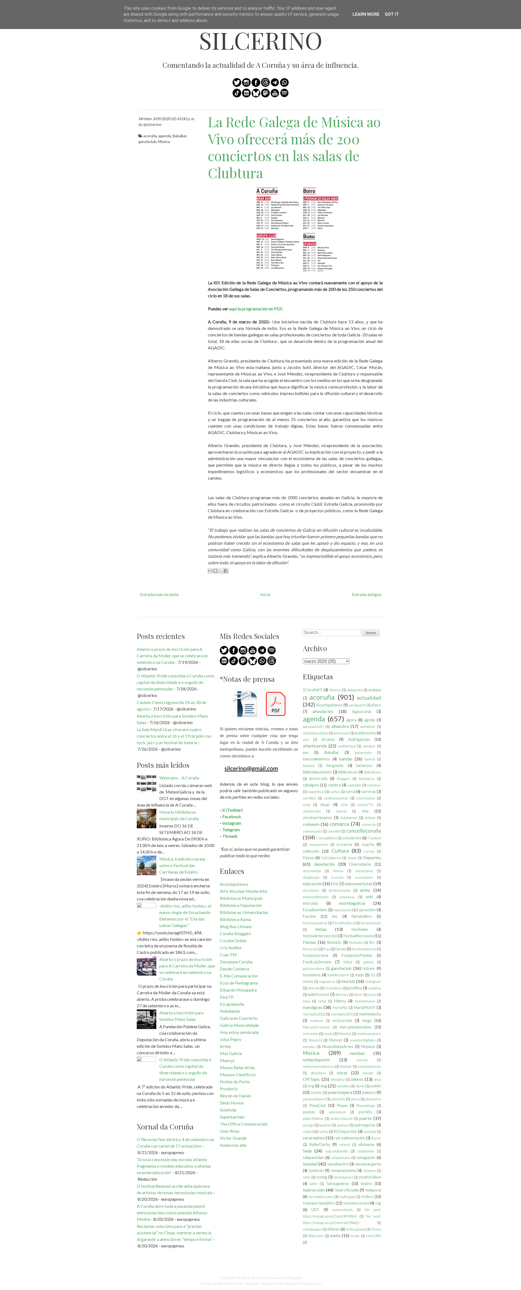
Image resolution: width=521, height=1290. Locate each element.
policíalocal (337, 1112)
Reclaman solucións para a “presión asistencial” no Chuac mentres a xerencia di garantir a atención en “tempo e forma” (174, 1233)
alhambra (340, 726)
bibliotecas (347, 772)
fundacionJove (315, 955)
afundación (323, 711)
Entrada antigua (366, 594)
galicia (368, 962)
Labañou (374, 988)
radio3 (308, 1131)
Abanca (335, 690)
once (377, 1079)
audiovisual (347, 746)
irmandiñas (333, 988)
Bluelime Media (230, 1283)
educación (312, 883)
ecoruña (337, 877)
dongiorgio (311, 877)
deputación (324, 864)
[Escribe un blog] (215, 571)
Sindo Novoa (232, 1102)
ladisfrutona (318, 994)
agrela (369, 720)
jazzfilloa (354, 988)
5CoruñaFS (312, 689)
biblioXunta (372, 772)
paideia (316, 1092)
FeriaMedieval (344, 923)
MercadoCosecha (316, 1027)
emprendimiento (315, 897)
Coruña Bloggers (235, 933)
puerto (365, 1118)
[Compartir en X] (220, 571)
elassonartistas (359, 883)
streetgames (343, 1177)
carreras (368, 791)
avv (306, 752)
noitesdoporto (316, 1059)
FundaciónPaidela (357, 955)
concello (334, 831)
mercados (310, 1033)
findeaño (356, 942)
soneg (321, 1177)
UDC (315, 1209)
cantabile (354, 785)
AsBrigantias (359, 739)
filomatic (334, 942)
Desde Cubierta (234, 968)
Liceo (372, 994)
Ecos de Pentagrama (239, 982)
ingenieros (327, 981)
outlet (375, 1086)
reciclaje (369, 1131)
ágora (351, 720)
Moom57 (315, 1040)
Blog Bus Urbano (236, 926)
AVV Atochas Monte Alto (243, 891)
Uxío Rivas (230, 1130)
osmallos (343, 1086)
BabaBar (179, 135)
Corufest (374, 838)
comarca (339, 824)
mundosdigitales (363, 1040)
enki (369, 896)
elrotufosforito (339, 890)
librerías (342, 994)
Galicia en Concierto (239, 1018)
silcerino (260, 40)
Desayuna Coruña (236, 961)
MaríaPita (340, 1007)
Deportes (372, 857)
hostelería (311, 975)
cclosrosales (365, 798)
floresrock (310, 949)
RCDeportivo (345, 1131)
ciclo (344, 804)
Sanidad (310, 1163)
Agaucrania (361, 711)
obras (342, 1072)
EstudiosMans (315, 909)
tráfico (367, 1196)
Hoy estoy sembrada (239, 1032)
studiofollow (370, 1177)
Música (164, 141)
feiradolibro (361, 916)
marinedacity (370, 1014)
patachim (338, 1099)
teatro (366, 1183)
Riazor (376, 1138)
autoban (369, 746)
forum (340, 949)
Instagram (231, 823)
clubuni (369, 818)
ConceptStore (326, 838)
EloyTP (227, 996)
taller (313, 1183)
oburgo (368, 1073)
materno (316, 1020)
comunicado (312, 831)
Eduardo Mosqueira (238, 989)
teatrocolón (314, 1189)
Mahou (340, 1001)
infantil (308, 981)
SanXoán (316, 1170)
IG (373, 975)
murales (309, 1046)
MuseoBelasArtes (337, 1046)
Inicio (265, 594)
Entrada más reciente (159, 594)
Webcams (315, 1236)
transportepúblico (319, 1203)
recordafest (314, 1137)
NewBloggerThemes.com (299, 1283)
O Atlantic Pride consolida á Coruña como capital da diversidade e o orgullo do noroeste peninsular (175, 682)
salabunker (365, 1151)
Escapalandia (232, 1003)
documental (312, 871)
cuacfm (368, 844)
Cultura (340, 851)
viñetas (333, 1229)
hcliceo (369, 968)
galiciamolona (313, 968)
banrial (369, 759)
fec (335, 916)
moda (328, 1033)
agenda (164, 135)
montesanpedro (369, 1033)
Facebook (231, 816)
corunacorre (318, 844)
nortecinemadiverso (318, 1066)
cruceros (344, 844)
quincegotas (365, 1125)
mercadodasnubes (355, 1027)
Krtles (225, 1046)
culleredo (311, 851)
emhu (365, 890)
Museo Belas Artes (237, 1067)
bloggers (343, 778)
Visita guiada (356, 1229)
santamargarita (368, 1164)
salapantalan (313, 1157)
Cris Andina (230, 947)
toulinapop (347, 1197)
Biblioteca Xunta (235, 919)
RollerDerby (319, 1144)
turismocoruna (356, 1203)
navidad (357, 1053)
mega (366, 1020)
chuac (325, 804)
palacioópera (340, 1092)
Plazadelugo (365, 1105)
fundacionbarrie (364, 949)
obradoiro (318, 1073)
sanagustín (366, 1157)
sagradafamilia (336, 1151)
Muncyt (227, 1060)
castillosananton (336, 798)
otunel (360, 1086)
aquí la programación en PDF (255, 308)
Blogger (295, 1277)
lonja (306, 1001)
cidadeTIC (365, 804)
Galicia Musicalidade (239, 1025)
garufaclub (147, 141)
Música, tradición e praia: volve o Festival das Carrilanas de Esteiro (182, 865)
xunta (335, 1235)
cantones (374, 785)
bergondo (335, 765)
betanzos (364, 765)
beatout (308, 765)
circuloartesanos (317, 817)
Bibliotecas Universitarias (244, 912)
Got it (392, 14)
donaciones (364, 871)
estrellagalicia (352, 903)
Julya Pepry (230, 1039)
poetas (309, 1112)
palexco (369, 1092)
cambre (334, 785)
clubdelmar (348, 818)
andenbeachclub (315, 733)
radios (323, 1131)
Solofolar (228, 1109)
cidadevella (312, 811)
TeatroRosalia (347, 1190)
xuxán (355, 1236)
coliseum (311, 824)
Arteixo (328, 739)
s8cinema (366, 1144)
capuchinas (316, 791)
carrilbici (309, 798)
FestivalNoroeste (359, 936)
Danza (308, 857)
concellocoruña (363, 830)
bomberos (366, 778)
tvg (378, 1203)
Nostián (346, 1066)
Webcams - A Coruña (179, 777)
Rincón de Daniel (235, 1095)
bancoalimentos (316, 759)
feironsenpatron (315, 923)
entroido (310, 903)
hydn (359, 975)
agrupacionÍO (313, 726)
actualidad (369, 698)
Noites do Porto (235, 1081)
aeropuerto (357, 705)
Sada (307, 1150)
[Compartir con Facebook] (225, 571)
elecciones (311, 890)
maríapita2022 (314, 1014)
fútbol (348, 962)
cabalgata (311, 785)
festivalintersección (320, 936)
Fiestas (309, 942)
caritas (335, 791)
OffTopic (311, 1079)
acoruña (150, 135)
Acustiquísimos (234, 884)
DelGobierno (331, 858)
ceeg (306, 804)
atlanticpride (315, 745)
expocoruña (342, 910)
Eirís (334, 883)
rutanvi (344, 1144)
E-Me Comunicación (239, 975)
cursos (369, 851)
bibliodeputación (317, 772)
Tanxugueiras (337, 1183)
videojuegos (312, 1229)
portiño (365, 1112)
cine (365, 811)
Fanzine (309, 916)
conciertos (351, 838)
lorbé (322, 1001)
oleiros (357, 1079)
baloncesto (363, 752)
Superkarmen (232, 1116)
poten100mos (313, 1118)
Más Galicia (231, 1053)
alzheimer (367, 726)
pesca (355, 1099)
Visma (376, 1229)
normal (362, 1060)
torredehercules (321, 1197)
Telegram (231, 829)
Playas (342, 1105)
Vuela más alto (233, 1145)
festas (321, 929)
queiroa (325, 1125)
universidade (342, 1210)
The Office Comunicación (244, 1123)
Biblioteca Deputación (241, 905)
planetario (373, 1099)
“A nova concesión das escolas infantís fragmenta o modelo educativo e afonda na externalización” (174, 1166)
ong (310, 1086)
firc (372, 942)
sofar (307, 1177)
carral (350, 791)
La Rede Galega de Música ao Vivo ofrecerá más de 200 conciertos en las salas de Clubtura (294, 147)
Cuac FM (228, 954)
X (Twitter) (232, 810)
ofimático (338, 1079)
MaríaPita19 (364, 1007)
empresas (347, 897)
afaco (376, 705)
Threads (230, 836)
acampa (374, 689)
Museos (368, 1046)
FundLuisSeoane (317, 962)
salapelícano (340, 1157)
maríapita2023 (342, 1014)
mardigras (312, 1007)
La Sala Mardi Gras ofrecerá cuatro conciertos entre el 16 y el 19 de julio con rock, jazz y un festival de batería (174, 736)
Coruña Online (233, 940)
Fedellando (230, 1011)
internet (313, 988)
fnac (326, 949)
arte (306, 739)
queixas (343, 1125)
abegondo (354, 690)
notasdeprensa (369, 1066)
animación (341, 733)
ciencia (341, 811)
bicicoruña (318, 778)
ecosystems (364, 877)
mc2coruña (342, 1020)
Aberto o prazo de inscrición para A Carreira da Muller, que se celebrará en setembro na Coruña (172, 655)
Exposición (366, 909)
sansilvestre (338, 1164)
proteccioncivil (341, 1118)
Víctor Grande (233, 1138)
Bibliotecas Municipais (241, 898)
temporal (373, 1190)
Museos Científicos (238, 1074)
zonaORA (373, 1236)
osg (323, 1085)
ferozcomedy (371, 923)
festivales (359, 929)
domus (338, 871)
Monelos (344, 1033)
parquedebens (314, 1099)
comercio (369, 824)
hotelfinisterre (338, 975)
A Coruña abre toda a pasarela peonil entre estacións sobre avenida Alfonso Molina (172, 1212)
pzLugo (308, 1125)
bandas (345, 758)
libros (358, 994)
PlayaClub (317, 1105)
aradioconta (365, 733)
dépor (352, 858)
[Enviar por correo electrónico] (210, 571)
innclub (348, 981)
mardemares (365, 1001)
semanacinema (343, 1170)
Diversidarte (360, 864)
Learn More (365, 14)
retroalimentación (349, 1138)
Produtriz (229, 1088)
